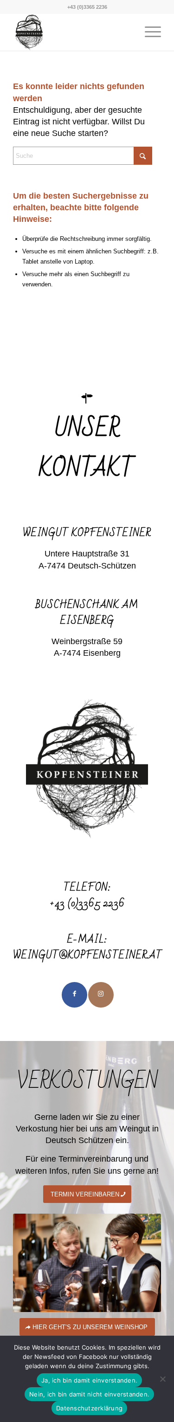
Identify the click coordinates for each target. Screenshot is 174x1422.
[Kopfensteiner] (72, 32)
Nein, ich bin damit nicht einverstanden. (89, 1394)
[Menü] (148, 32)
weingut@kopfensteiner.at (87, 955)
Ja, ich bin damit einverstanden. (89, 1380)
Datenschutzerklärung (89, 1408)
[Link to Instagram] (101, 995)
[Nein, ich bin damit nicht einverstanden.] (162, 1378)
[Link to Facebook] (74, 995)
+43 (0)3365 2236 (87, 903)
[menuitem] (148, 32)
